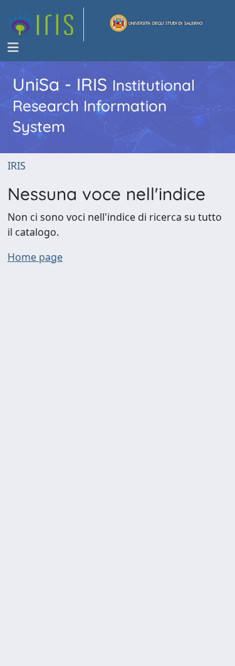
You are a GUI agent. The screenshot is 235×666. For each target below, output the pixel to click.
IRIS (17, 166)
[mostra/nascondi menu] (13, 47)
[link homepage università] (156, 24)
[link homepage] (46, 24)
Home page (35, 257)
